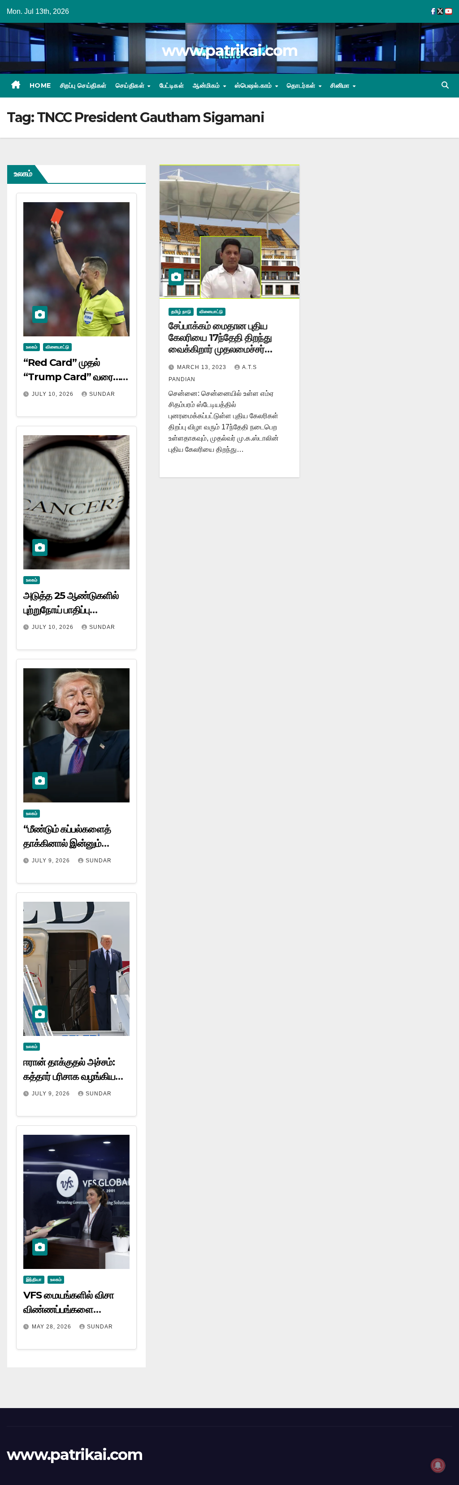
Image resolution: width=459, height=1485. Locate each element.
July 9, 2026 (52, 860)
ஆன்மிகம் (207, 85)
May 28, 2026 (52, 1327)
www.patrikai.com (229, 50)
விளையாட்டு (57, 346)
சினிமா (340, 85)
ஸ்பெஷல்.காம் (254, 85)
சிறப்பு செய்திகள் (83, 85)
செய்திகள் (131, 85)
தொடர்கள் (302, 85)
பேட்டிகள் (172, 85)
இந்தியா (34, 1279)
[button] (445, 85)
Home (40, 85)
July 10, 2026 (53, 394)
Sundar (102, 394)
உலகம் (31, 346)
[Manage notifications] (438, 1465)
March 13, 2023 (202, 367)
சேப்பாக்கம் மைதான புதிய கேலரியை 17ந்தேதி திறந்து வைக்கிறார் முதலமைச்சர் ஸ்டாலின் (220, 343)
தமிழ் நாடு (181, 311)
